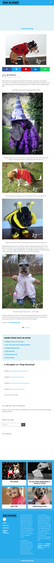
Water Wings (9, 357)
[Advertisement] (27, 17)
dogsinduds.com (14, 322)
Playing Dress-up (11, 354)
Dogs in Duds (17, 249)
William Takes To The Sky (14, 341)
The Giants (14, 481)
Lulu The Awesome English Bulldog (17, 345)
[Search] (23, 424)
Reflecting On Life (40, 506)
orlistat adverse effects (17, 377)
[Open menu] (50, 2)
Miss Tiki (14, 506)
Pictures (26, 327)
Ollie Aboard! (10, 351)
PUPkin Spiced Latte (12, 348)
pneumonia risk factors (17, 389)
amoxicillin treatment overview (19, 383)
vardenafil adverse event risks (19, 371)
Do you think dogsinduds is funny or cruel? (39, 482)
